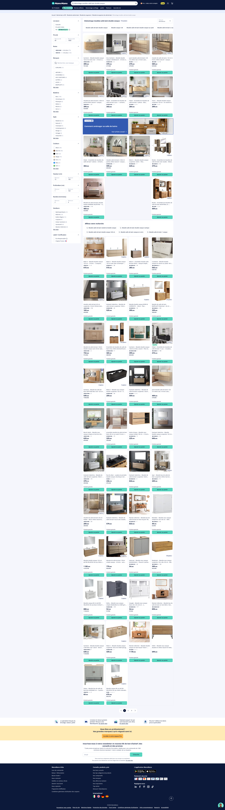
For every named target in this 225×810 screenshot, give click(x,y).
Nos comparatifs (98, 775)
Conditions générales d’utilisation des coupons (65, 791)
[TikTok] (152, 786)
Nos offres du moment (99, 781)
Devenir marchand (57, 783)
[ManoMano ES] (107, 796)
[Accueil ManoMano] (60, 3)
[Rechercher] (73, 3)
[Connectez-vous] (168, 3)
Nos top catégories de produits (102, 773)
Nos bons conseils (98, 770)
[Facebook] (139, 786)
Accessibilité (165, 807)
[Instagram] (148, 786)
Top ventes (96, 786)
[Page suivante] (135, 710)
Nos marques (97, 778)
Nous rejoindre (56, 786)
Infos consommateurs (146, 807)
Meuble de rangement (85, 15)
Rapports (157, 807)
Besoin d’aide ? (56, 775)
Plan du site (76, 807)
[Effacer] (136, 3)
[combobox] (165, 21)
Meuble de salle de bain (73, 15)
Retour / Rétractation (58, 773)
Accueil (53, 15)
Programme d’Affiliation (59, 789)
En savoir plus (129, 760)
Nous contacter (56, 778)
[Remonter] (171, 798)
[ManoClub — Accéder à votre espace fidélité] (163, 3)
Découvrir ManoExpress (100, 789)
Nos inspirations (98, 783)
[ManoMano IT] (94, 796)
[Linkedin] (135, 786)
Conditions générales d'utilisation (128, 807)
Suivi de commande (57, 770)
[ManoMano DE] (102, 796)
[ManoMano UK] (98, 796)
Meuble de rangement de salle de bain (102, 15)
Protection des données (100, 807)
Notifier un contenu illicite (59, 781)
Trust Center (112, 807)
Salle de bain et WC (61, 15)
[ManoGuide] (221, 805)
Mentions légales (86, 807)
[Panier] (172, 3)
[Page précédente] (121, 710)
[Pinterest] (144, 786)
